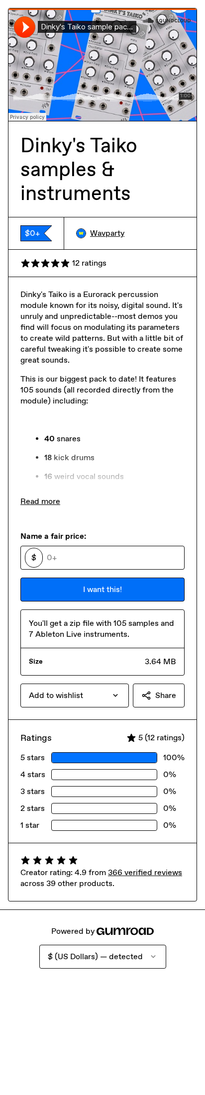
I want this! (102, 589)
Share (165, 695)
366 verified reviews (145, 872)
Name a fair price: (53, 536)
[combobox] (74, 695)
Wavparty (107, 233)
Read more (40, 501)
